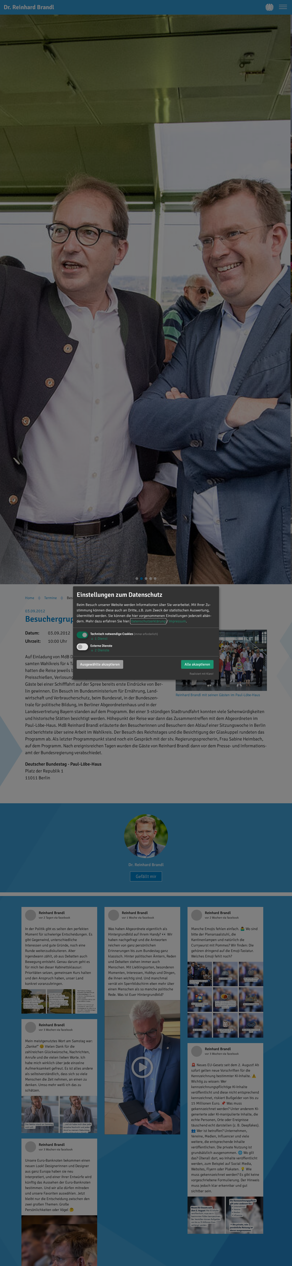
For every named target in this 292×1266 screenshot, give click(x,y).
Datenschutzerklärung (148, 621)
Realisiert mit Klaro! (202, 674)
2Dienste (99, 650)
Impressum (177, 621)
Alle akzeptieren (197, 664)
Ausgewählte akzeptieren (100, 664)
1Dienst (98, 638)
